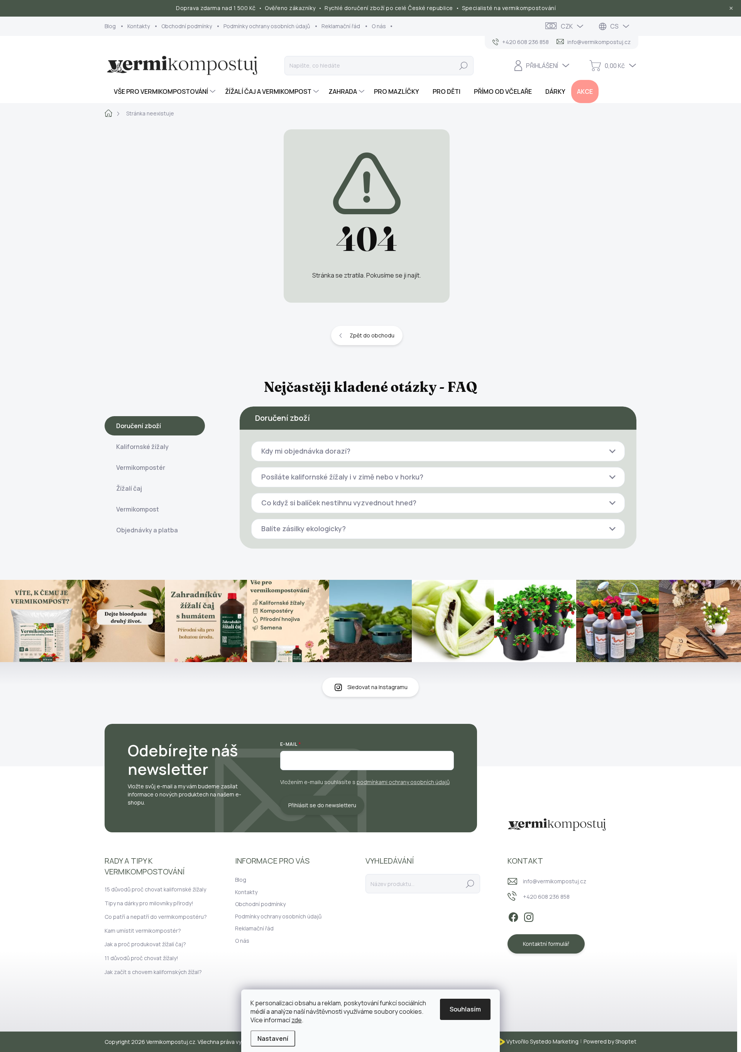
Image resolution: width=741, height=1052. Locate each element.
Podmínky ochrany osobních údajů (266, 26)
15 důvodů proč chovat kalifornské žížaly (155, 889)
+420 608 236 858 (546, 896)
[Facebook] (513, 916)
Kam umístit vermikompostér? (143, 930)
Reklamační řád (340, 26)
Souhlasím (465, 1009)
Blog (110, 26)
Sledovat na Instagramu (377, 687)
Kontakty (138, 26)
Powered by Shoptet (610, 1041)
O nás (379, 26)
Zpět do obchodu (372, 335)
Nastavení (272, 1038)
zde (296, 1020)
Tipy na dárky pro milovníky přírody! (149, 903)
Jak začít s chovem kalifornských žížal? (153, 972)
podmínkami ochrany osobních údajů (403, 782)
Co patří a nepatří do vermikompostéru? (156, 916)
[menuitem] (161, 91)
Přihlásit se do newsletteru (322, 805)
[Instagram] (529, 916)
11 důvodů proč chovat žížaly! (141, 958)
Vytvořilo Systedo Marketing (542, 1041)
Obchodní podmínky (186, 26)
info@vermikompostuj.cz (554, 881)
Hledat (463, 65)
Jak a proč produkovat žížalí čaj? (145, 944)
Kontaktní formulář (546, 943)
